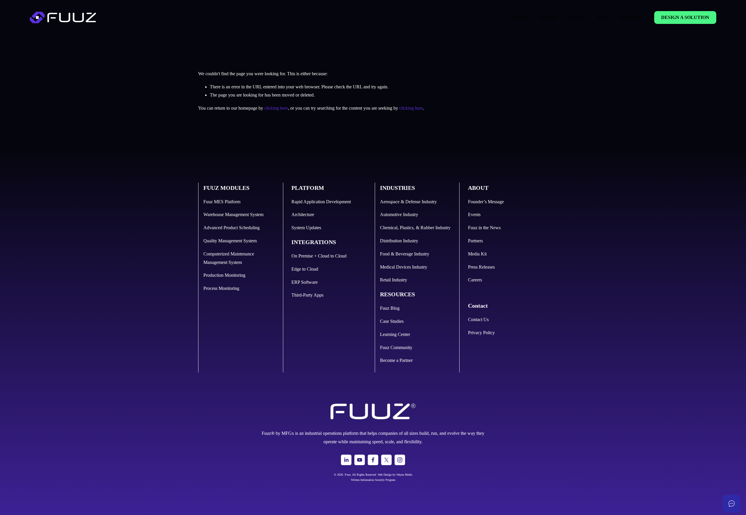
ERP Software (304, 282)
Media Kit (477, 253)
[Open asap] (731, 503)
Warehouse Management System (233, 214)
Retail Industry (393, 279)
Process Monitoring (221, 288)
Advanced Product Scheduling (231, 227)
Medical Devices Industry (403, 266)
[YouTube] (359, 460)
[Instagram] (400, 460)
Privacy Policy (481, 332)
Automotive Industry (399, 214)
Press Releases (481, 266)
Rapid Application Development (321, 201)
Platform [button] (521, 17)
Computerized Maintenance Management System (228, 258)
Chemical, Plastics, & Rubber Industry (415, 227)
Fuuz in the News (484, 227)
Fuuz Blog (390, 308)
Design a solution (685, 17)
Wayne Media (404, 474)
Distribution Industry (399, 240)
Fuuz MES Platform (221, 201)
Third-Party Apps (307, 294)
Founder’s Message (486, 201)
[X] (386, 460)
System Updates (306, 227)
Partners (475, 240)
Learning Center (395, 334)
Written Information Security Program (373, 479)
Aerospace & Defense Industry (408, 201)
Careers (475, 279)
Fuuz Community (396, 347)
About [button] (603, 17)
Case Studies (392, 321)
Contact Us (478, 319)
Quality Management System (230, 240)
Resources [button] (577, 17)
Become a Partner (396, 360)
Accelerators (630, 17)
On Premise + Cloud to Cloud (318, 255)
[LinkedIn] (346, 460)
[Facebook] (373, 460)
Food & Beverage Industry (404, 253)
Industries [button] (548, 17)
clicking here (276, 108)
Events (474, 214)
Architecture (302, 214)
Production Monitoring (224, 275)
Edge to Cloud (304, 269)
